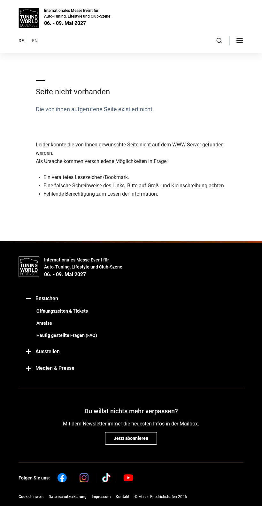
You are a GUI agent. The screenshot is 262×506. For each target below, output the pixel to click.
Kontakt (122, 496)
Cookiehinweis (31, 496)
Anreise (44, 323)
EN (35, 40)
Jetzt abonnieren (131, 438)
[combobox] (219, 40)
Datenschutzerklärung (68, 496)
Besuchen (46, 298)
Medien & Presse (54, 368)
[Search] (219, 40)
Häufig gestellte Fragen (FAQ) (66, 335)
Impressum (101, 496)
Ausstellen (47, 351)
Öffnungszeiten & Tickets (62, 311)
